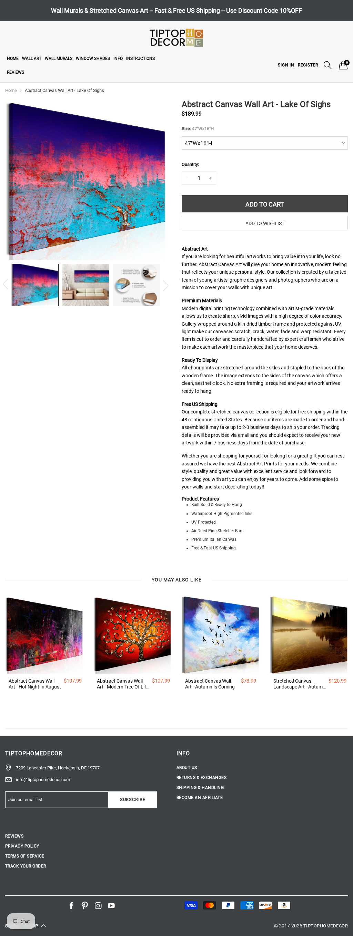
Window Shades (93, 58)
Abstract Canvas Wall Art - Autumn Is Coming (210, 684)
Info (118, 58)
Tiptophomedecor (325, 925)
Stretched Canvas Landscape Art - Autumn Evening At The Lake (299, 684)
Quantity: (190, 164)
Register (308, 65)
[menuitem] (12, 58)
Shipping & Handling (200, 787)
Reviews (15, 72)
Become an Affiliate (199, 797)
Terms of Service (24, 856)
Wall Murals (58, 58)
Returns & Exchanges (201, 777)
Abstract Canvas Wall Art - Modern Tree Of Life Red (123, 684)
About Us (186, 767)
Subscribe (132, 799)
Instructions (140, 58)
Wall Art (31, 58)
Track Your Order (25, 866)
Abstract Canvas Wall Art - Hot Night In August (35, 684)
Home (13, 58)
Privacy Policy (22, 846)
